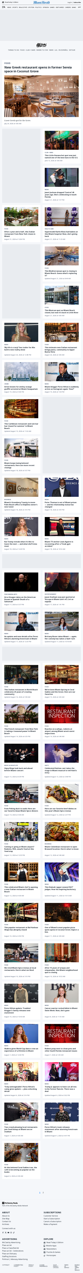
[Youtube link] (8, 1232)
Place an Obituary (9, 1253)
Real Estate (23, 7)
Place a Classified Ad (10, 1248)
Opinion (46, 7)
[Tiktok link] (14, 1232)
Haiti (47, 765)
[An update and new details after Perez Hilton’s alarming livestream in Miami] (21, 621)
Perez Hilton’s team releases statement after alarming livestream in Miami (61, 1129)
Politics (38, 7)
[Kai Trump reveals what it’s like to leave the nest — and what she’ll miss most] (21, 526)
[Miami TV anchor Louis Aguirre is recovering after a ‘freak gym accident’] (62, 526)
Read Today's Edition (54, 1243)
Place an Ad (6, 1245)
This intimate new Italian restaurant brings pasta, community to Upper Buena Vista (61, 349)
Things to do (13, 50)
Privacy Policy (31, 1265)
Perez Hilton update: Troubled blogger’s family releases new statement (17, 1010)
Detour (72, 50)
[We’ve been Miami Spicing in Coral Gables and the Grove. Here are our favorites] (62, 674)
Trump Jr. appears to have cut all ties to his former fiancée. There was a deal (61, 1089)
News (9, 7)
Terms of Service (66, 1266)
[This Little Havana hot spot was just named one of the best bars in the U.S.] (62, 140)
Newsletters (51, 1249)
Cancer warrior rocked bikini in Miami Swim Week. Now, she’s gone (61, 1009)
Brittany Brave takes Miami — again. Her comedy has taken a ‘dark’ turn (61, 637)
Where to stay (42, 50)
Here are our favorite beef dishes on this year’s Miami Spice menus (60, 809)
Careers (68, 7)
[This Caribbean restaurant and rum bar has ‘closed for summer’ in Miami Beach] (21, 408)
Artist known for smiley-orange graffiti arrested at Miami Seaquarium (21, 388)
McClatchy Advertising (11, 1242)
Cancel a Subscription (52, 1221)
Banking (75, 7)
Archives (5, 1224)
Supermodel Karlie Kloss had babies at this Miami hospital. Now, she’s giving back (61, 234)
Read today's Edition (11, 2)
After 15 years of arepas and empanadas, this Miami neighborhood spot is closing (61, 970)
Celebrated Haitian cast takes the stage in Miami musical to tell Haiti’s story (61, 770)
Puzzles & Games (53, 1252)
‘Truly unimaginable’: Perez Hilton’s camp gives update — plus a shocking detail (20, 1089)
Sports (15, 7)
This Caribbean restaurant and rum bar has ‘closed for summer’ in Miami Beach (21, 426)
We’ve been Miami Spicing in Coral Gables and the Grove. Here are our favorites (60, 691)
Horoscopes (51, 1255)
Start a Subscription (52, 1218)
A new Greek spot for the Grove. (17, 120)
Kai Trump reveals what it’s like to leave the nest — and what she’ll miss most (20, 544)
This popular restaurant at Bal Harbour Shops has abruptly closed (21, 928)
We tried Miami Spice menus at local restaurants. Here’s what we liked (20, 969)
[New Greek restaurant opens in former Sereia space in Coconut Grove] (41, 96)
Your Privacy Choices (56, 1266)
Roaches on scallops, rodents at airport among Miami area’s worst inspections (59, 731)
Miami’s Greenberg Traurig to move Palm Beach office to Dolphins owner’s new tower (20, 504)
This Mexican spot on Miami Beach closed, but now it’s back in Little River (61, 311)
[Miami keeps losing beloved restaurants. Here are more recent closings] (21, 447)
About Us (6, 1216)
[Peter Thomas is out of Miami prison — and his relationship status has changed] (62, 487)
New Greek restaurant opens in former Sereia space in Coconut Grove (38, 69)
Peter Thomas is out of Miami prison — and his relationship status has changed (61, 504)
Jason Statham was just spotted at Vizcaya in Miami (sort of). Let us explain (60, 599)
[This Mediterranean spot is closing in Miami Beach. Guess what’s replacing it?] (62, 256)
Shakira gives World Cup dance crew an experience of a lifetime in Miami (21, 1049)
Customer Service (51, 1216)
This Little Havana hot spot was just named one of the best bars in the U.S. (61, 156)
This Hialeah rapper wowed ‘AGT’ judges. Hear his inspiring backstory (60, 888)
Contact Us (6, 1221)
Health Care (49, 229)
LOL (56, 50)
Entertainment (50, 594)
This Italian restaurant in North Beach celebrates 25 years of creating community (21, 691)
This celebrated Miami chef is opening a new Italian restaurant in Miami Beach (21, 889)
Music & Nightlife (11, 765)
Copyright (6, 1265)
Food (22, 50)
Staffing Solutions (9, 1256)
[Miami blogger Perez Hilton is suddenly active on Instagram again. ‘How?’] (62, 371)
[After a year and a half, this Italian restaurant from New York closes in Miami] (21, 216)
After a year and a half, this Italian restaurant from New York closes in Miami (19, 234)
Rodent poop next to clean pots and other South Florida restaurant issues (61, 1049)
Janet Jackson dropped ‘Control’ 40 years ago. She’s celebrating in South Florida (61, 194)
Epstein (31, 7)
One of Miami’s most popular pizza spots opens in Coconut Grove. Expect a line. (62, 929)
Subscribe (77, 2)
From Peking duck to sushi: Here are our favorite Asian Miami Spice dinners (21, 809)
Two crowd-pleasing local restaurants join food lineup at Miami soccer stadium (20, 1129)
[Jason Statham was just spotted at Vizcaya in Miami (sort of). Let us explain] (62, 581)
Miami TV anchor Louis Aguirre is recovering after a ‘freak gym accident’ (59, 544)
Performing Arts (10, 594)
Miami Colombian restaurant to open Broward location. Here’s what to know (62, 848)
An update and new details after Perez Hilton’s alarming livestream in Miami (21, 637)
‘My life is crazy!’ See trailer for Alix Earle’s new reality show (19, 348)
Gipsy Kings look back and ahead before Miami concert (18, 769)
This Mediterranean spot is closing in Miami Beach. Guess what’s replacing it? (61, 273)
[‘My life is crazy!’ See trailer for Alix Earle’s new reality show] (21, 332)
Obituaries (60, 7)
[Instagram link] (11, 1232)
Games (52, 7)
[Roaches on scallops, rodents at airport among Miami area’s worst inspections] (62, 713)
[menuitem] (3, 7)
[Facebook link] (3, 1232)
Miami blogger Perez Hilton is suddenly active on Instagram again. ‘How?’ (62, 388)
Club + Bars (30, 50)
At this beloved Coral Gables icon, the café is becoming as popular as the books (20, 1169)
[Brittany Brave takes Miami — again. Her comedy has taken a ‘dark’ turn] (62, 621)
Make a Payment (50, 1224)
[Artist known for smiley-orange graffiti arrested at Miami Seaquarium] (21, 371)
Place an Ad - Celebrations (12, 1251)
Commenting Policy (18, 1265)
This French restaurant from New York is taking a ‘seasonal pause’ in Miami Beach (21, 731)
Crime (6, 384)
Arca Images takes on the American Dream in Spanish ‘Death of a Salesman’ (20, 599)
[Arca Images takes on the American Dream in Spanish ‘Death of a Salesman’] (21, 582)
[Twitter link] (5, 1232)
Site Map (5, 1218)
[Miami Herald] (41, 2)
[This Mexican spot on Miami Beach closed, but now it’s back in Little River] (62, 295)
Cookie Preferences (43, 1265)
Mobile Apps (51, 1246)
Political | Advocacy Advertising (15, 1259)
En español (63, 50)
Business (7, 499)
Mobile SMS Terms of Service (77, 1267)
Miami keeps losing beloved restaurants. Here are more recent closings (19, 465)
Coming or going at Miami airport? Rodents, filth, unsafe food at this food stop (19, 849)
